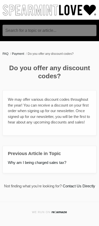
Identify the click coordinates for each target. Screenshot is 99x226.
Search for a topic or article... (30, 30)
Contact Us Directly (79, 186)
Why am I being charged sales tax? (37, 162)
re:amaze (59, 212)
